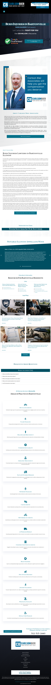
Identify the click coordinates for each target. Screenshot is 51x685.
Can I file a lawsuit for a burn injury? (9, 383)
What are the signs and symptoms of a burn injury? (11, 378)
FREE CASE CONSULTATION (25, 672)
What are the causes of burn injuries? (9, 376)
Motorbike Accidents (25, 518)
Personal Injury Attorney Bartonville (24, 681)
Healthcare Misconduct (25, 435)
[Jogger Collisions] (25, 584)
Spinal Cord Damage (25, 616)
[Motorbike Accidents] (25, 514)
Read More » (4, 323)
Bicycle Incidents (25, 408)
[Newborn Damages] (25, 488)
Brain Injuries (25, 562)
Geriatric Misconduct (25, 461)
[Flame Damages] (25, 419)
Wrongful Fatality (25, 602)
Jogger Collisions (25, 588)
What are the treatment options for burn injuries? (11, 380)
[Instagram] (44, 7)
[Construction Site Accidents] (25, 542)
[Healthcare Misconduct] (25, 432)
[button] (4, 11)
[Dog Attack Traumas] (25, 571)
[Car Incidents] (25, 501)
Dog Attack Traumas (25, 575)
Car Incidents (25, 505)
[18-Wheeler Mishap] (25, 529)
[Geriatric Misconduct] (25, 458)
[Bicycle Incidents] (25, 404)
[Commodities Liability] (25, 445)
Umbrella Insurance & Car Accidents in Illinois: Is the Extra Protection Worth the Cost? (38, 346)
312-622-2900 (40, 4)
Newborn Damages (25, 492)
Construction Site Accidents (25, 545)
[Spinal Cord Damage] (25, 613)
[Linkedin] (42, 7)
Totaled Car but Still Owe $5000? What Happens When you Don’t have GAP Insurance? (12, 319)
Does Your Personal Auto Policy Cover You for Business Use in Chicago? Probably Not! (37, 319)
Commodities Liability (25, 448)
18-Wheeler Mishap (25, 532)
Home (16, 681)
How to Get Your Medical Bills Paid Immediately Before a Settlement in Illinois (12, 346)
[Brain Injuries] (25, 558)
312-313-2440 (38, 633)
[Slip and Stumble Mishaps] (25, 472)
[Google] (43, 7)
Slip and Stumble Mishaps (25, 475)
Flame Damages (25, 422)
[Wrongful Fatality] (25, 599)
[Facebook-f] (40, 7)
